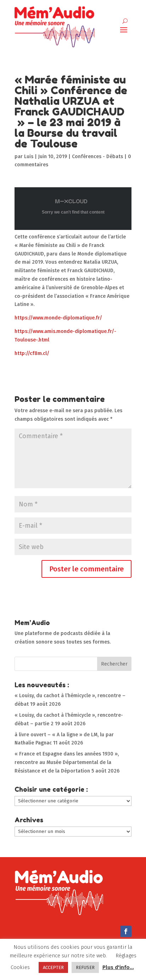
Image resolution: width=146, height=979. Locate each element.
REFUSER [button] (85, 967)
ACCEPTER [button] (53, 967)
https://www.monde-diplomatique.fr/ (58, 318)
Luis (28, 157)
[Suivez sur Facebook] (125, 931)
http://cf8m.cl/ (32, 353)
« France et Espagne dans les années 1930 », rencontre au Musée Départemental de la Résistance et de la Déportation (67, 762)
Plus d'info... (118, 967)
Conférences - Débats (97, 157)
